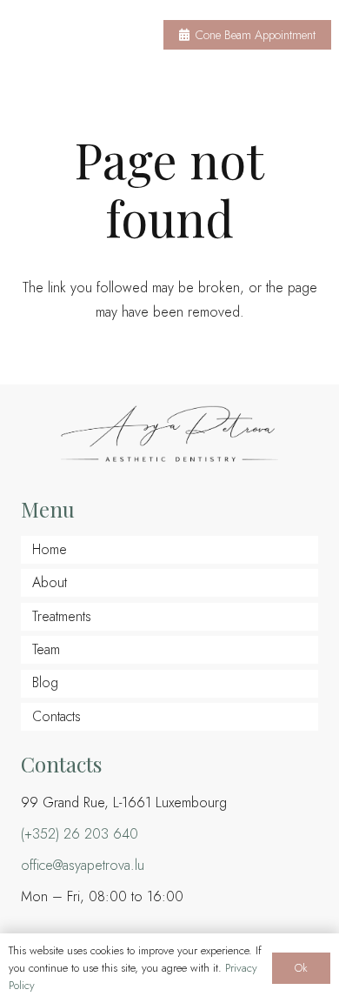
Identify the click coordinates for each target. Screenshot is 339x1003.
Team (46, 649)
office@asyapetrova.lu (82, 865)
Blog (45, 682)
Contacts (56, 716)
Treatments (61, 616)
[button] (122, 34)
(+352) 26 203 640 (79, 834)
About (49, 582)
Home (49, 549)
